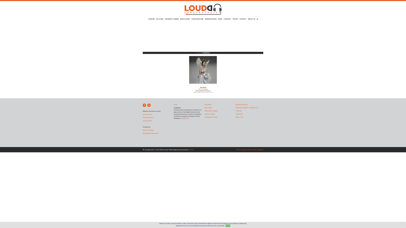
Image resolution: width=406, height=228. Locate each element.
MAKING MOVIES (211, 19)
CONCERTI (227, 19)
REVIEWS (152, 19)
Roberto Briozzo (148, 117)
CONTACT (243, 19)
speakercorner (211, 111)
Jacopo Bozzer (147, 120)
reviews (208, 104)
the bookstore (211, 117)
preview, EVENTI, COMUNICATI (247, 108)
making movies (242, 104)
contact (239, 114)
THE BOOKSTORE (197, 19)
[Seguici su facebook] (144, 105)
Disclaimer (260, 150)
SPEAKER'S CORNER (172, 19)
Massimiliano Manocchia (150, 133)
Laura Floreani (147, 114)
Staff (175, 104)
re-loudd (208, 108)
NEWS (220, 19)
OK (227, 226)
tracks (239, 111)
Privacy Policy (240, 150)
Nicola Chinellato (148, 130)
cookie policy (221, 226)
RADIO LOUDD (185, 19)
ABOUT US (251, 19)
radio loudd (210, 114)
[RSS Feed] (149, 105)
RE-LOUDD (160, 19)
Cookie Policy (250, 150)
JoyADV (191, 150)
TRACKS (235, 19)
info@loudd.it (185, 118)
